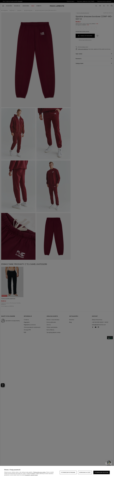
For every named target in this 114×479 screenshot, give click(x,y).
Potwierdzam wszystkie (101, 472)
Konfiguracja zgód (84, 472)
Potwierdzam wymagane (68, 472)
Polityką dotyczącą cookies (39, 472)
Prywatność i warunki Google (31, 475)
